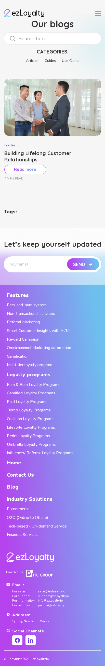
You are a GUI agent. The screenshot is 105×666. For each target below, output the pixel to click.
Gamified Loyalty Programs (31, 393)
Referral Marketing (23, 322)
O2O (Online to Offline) (27, 517)
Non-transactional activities (31, 313)
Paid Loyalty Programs (27, 402)
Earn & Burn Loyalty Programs (33, 384)
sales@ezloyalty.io (51, 591)
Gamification (18, 356)
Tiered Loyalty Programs (29, 410)
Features (18, 295)
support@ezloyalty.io (53, 596)
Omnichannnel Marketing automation (39, 348)
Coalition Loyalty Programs (31, 419)
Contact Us (20, 474)
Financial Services (22, 534)
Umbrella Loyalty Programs (31, 444)
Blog (12, 486)
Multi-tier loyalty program (29, 365)
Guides (50, 60)
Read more (25, 169)
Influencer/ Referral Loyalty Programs (40, 453)
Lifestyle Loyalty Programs (31, 427)
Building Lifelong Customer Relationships (38, 156)
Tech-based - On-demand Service (37, 526)
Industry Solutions (29, 499)
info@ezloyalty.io (50, 601)
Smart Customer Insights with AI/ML (39, 331)
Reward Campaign (23, 339)
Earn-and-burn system (27, 305)
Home (14, 462)
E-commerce (18, 509)
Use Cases (70, 60)
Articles (32, 60)
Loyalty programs (28, 374)
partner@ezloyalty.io (53, 605)
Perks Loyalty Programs (28, 436)
